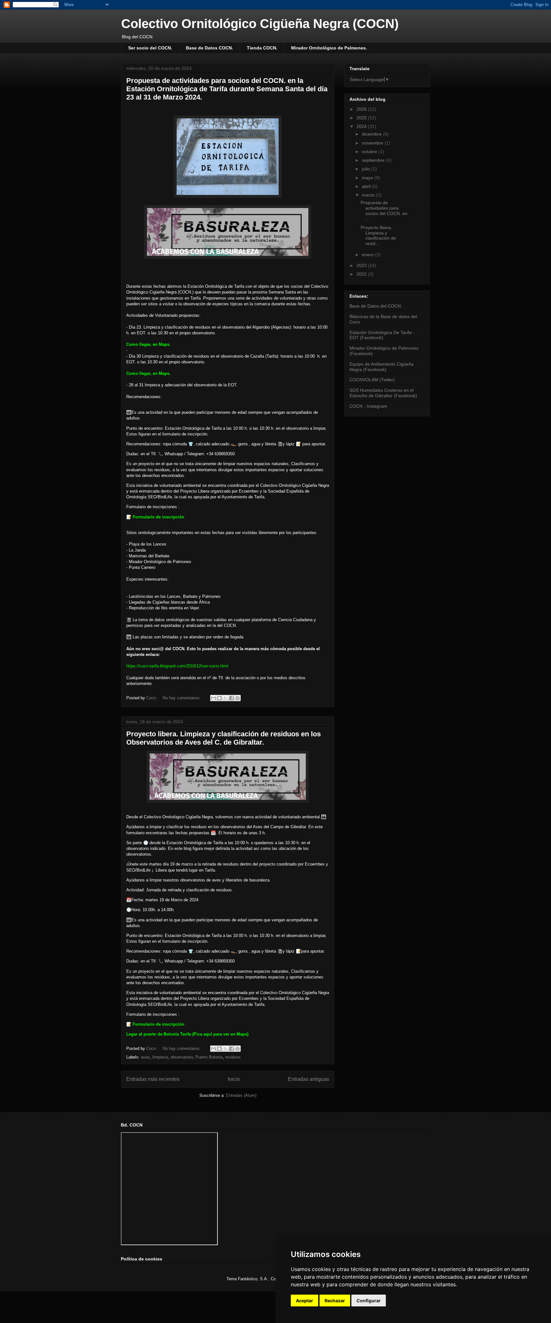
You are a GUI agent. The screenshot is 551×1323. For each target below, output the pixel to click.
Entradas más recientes (153, 1079)
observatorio (181, 1057)
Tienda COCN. (262, 47)
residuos (233, 1057)
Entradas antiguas (308, 1079)
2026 (362, 109)
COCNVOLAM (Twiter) (372, 379)
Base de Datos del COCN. (375, 305)
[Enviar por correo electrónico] (213, 698)
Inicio (234, 1079)
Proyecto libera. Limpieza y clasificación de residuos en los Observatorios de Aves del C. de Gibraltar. (223, 738)
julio (366, 168)
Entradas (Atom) (241, 1095)
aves (145, 1057)
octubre (370, 151)
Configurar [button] (368, 1300)
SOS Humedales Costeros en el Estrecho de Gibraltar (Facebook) (383, 393)
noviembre (373, 142)
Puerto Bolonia (209, 1057)
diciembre (372, 134)
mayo (368, 177)
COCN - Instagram (368, 406)
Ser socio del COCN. (150, 47)
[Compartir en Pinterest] (237, 698)
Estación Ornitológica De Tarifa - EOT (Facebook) (382, 335)
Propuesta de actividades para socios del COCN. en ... (384, 210)
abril (367, 186)
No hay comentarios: (182, 697)
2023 (362, 265)
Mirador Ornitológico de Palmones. (329, 47)
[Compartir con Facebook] (231, 698)
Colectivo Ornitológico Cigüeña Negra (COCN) (260, 24)
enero (368, 254)
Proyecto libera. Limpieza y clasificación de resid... (378, 235)
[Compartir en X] (225, 698)
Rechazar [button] (335, 1300)
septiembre (374, 160)
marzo (369, 194)
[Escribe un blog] (219, 698)
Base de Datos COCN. (209, 47)
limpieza (160, 1057)
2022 (362, 274)
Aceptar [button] (304, 1300)
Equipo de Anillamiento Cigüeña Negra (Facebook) (381, 366)
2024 (362, 126)
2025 (362, 117)
